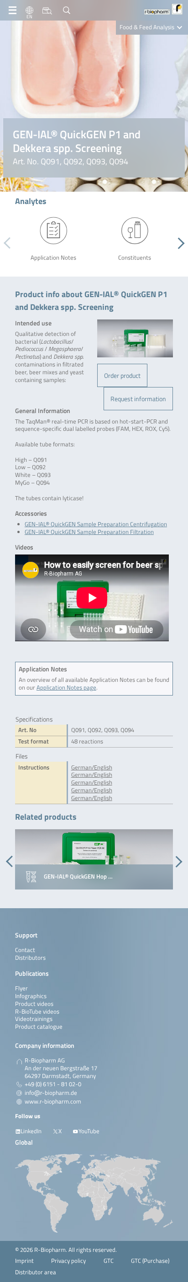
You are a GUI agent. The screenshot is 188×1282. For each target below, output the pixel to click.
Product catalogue (39, 1026)
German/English (91, 767)
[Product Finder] (47, 10)
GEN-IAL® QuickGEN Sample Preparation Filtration (89, 532)
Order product (122, 375)
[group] (94, 859)
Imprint (24, 1260)
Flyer (21, 988)
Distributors (30, 957)
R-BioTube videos (37, 1011)
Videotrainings (33, 1019)
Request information (138, 398)
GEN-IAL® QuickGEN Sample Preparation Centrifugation (96, 524)
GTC (109, 1260)
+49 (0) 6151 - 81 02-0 (53, 1084)
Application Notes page (66, 687)
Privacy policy (68, 1260)
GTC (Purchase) (150, 1260)
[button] (178, 243)
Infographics (31, 996)
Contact (25, 950)
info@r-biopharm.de (51, 1093)
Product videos (34, 1003)
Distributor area (35, 1272)
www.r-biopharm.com (53, 1102)
